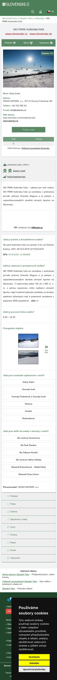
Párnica (28, 404)
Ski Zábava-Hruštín (28, 452)
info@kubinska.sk (18, 110)
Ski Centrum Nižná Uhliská (28, 460)
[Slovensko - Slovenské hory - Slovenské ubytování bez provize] (15, 4)
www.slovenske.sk (41, 33)
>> (34, 300)
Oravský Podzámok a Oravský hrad (29, 396)
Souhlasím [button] (34, 657)
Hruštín (28, 411)
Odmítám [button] (34, 663)
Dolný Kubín (28, 382)
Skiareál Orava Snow (28, 474)
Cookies (11, 657)
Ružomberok (28, 418)
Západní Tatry (8, 588)
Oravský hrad (28, 389)
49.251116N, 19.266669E (19, 254)
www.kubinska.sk (10, 121)
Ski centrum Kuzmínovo (28, 438)
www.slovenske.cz (16, 33)
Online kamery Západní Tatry (15, 574)
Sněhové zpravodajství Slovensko (35, 148)
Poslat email (28, 129)
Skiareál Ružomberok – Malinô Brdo (28, 467)
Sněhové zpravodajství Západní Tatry (19, 581)
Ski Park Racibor (28, 445)
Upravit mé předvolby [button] (34, 669)
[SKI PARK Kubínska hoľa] (28, 347)
